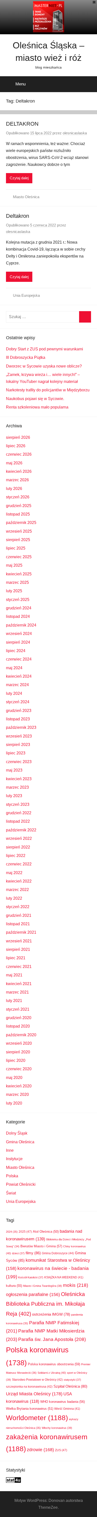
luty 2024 (14, 693)
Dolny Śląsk (16, 1133)
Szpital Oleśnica (70, 1386)
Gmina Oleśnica (20, 1142)
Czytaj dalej (19, 178)
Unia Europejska (26, 295)
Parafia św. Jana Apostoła (52, 1339)
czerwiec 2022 (19, 864)
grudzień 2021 (18, 915)
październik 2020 (21, 1035)
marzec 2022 (17, 890)
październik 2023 (21, 727)
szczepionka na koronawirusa (29, 1386)
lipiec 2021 (15, 958)
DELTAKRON (22, 124)
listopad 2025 (18, 514)
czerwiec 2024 (19, 659)
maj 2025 (14, 565)
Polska (12, 1176)
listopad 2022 (18, 821)
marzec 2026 (17, 480)
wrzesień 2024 (19, 633)
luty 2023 (14, 796)
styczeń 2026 (17, 497)
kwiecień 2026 (19, 471)
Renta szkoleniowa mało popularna (37, 407)
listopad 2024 (18, 616)
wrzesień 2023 (19, 736)
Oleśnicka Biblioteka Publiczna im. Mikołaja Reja (45, 1304)
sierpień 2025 (18, 540)
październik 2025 (21, 522)
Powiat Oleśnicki (21, 1184)
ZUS (61, 1450)
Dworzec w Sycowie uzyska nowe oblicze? (44, 366)
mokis (75, 1285)
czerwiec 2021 (19, 966)
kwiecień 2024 (19, 676)
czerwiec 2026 (19, 454)
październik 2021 (21, 932)
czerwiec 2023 (19, 762)
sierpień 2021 (18, 949)
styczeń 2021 (17, 1009)
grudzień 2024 (18, 608)
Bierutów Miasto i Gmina (41, 1246)
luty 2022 (14, 898)
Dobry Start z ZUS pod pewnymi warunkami (44, 349)
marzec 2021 (17, 992)
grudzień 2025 (18, 506)
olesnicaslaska (75, 133)
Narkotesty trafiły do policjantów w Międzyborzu (48, 390)
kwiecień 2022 (19, 881)
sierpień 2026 (18, 437)
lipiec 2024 (15, 651)
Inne (10, 1150)
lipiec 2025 (15, 548)
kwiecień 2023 (19, 779)
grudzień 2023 (18, 710)
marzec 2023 (17, 787)
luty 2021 (14, 1001)
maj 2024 (14, 668)
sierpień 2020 (18, 1052)
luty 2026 (14, 488)
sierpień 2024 (18, 642)
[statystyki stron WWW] (13, 1481)
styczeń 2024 (17, 702)
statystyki (72, 1379)
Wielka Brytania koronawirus (29, 1408)
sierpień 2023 (18, 744)
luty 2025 (14, 591)
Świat (11, 1193)
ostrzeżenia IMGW (51, 1314)
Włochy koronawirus (57, 1427)
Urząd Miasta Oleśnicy (34, 1393)
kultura (14, 1286)
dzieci (18, 1253)
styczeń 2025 (17, 599)
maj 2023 (14, 770)
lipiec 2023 (15, 753)
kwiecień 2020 (19, 1086)
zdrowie (40, 1449)
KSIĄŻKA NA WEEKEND (63, 1277)
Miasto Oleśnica (26, 197)
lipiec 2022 (15, 855)
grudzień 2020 (18, 1018)
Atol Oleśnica (46, 1231)
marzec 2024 (17, 685)
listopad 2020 (18, 1026)
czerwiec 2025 (19, 557)
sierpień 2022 (18, 847)
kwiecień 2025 (19, 574)
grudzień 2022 (18, 813)
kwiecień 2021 (19, 984)
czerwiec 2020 (19, 1069)
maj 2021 (14, 975)
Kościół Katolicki (30, 1277)
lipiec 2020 (15, 1060)
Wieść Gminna (67, 1408)
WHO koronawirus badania (62, 1402)
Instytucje (14, 1159)
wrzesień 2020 (19, 1043)
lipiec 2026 (15, 446)
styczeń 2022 (17, 907)
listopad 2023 (18, 719)
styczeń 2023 (17, 804)
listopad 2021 (18, 924)
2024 (12, 1231)
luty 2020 (14, 1103)
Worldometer (37, 1418)
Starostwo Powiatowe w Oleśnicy (37, 1379)
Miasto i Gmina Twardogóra (42, 1285)
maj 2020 (14, 1077)
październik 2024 (21, 625)
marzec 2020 (17, 1094)
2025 (25, 1231)
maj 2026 (14, 463)
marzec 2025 (17, 582)
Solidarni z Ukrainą (52, 1372)
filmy (33, 1253)
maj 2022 (14, 873)
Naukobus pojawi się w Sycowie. (35, 399)
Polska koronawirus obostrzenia (54, 1364)
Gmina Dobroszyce (58, 1253)
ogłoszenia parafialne (33, 1294)
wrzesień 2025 (19, 531)
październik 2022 (21, 830)
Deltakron (17, 216)
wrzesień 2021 (19, 941)
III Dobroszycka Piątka (25, 357)
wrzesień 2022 (19, 838)
